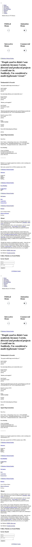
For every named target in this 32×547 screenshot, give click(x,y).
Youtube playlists (11, 253)
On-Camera (6, 7)
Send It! (3, 268)
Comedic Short (3, 473)
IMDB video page (11, 250)
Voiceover (6, 6)
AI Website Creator (16, 271)
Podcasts (6, 10)
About (5, 11)
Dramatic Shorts (4, 202)
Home (5, 5)
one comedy (15, 226)
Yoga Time (3, 237)
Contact (5, 13)
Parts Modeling (7, 9)
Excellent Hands (3, 188)
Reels (1, 199)
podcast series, (8, 246)
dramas (24, 226)
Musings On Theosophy (5, 213)
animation (24, 222)
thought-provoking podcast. (10, 234)
